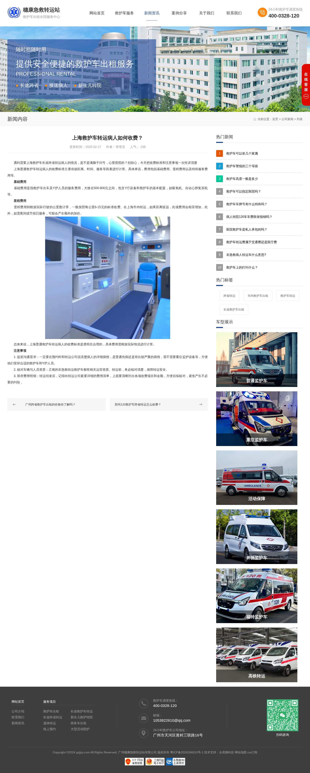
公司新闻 (287, 119)
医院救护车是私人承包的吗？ (243, 229)
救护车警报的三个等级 (238, 166)
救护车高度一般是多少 (238, 178)
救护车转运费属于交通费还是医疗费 (248, 242)
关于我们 (206, 13)
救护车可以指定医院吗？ (240, 191)
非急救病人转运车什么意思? (242, 254)
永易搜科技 (226, 752)
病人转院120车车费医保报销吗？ (245, 216)
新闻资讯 (151, 13)
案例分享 (179, 13)
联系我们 (234, 13)
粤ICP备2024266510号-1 (187, 752)
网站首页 (97, 13)
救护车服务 (124, 13)
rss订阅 (252, 752)
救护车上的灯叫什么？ (238, 267)
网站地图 (241, 752)
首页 (275, 119)
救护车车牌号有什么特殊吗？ (243, 204)
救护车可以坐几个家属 (238, 153)
